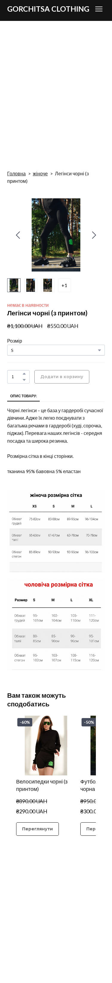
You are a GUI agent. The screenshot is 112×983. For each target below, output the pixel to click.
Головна (16, 173)
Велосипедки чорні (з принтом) (41, 785)
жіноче (40, 173)
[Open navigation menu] (99, 9)
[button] (24, 374)
